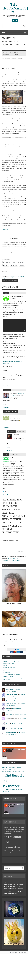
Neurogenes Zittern (8, 676)
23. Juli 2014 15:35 (20, 431)
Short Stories (7, 833)
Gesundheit (19, 767)
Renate (8, 708)
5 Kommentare (14, 54)
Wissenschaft (5, 791)
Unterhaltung (18, 789)
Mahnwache (6, 670)
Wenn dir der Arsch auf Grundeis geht (13, 678)
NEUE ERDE (6, 679)
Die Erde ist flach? (8, 669)
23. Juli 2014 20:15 (14, 454)
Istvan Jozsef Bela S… (12, 694)
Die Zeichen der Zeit (20, 714)
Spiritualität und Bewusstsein (10, 280)
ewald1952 (7, 390)
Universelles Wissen (8, 789)
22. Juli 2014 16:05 (16, 390)
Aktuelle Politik (6, 767)
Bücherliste (6, 672)
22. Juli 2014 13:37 (14, 293)
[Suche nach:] (14, 26)
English (13, 767)
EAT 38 (5, 665)
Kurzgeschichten (6, 771)
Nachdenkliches (16, 771)
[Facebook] (13, 20)
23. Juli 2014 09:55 (8, 414)
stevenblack (6, 54)
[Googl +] (16, 20)
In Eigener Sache (17, 769)
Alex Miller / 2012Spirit (10, 411)
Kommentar (20, 551)
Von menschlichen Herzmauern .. (12, 674)
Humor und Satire (7, 769)
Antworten (6, 386)
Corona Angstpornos (9, 667)
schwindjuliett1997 (11, 732)
